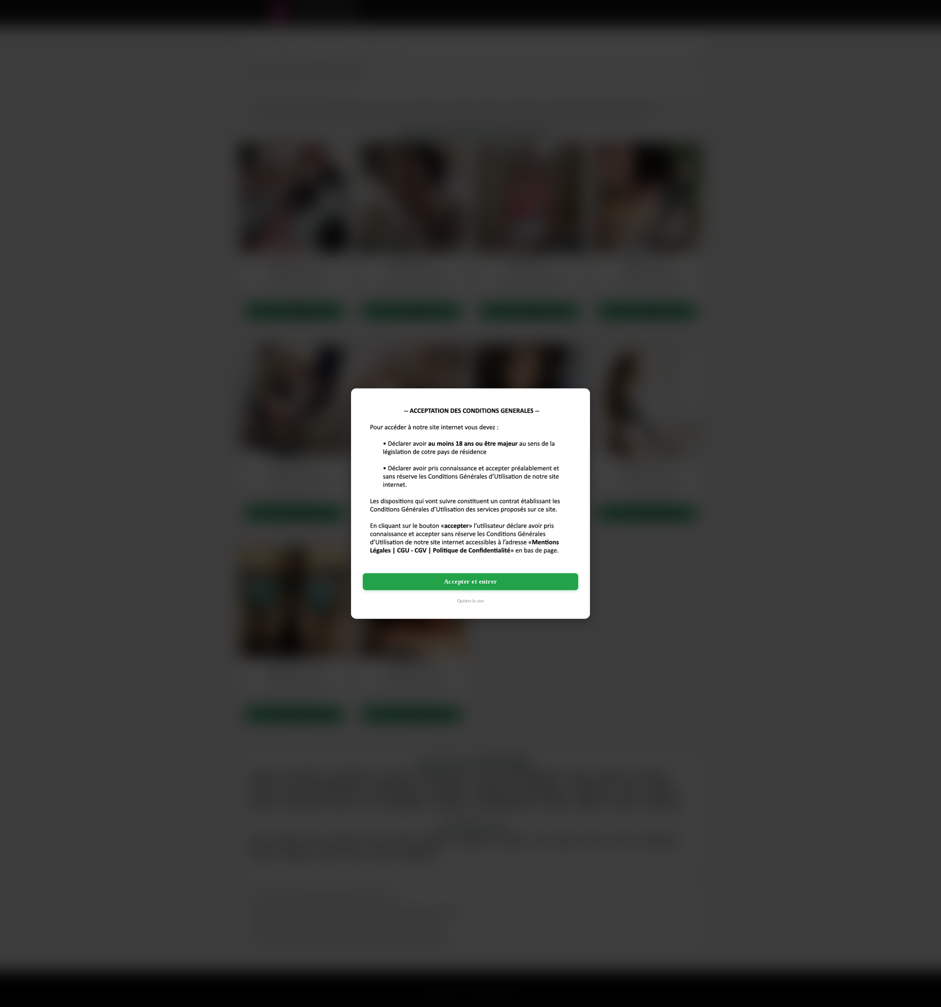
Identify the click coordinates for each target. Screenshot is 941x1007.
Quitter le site (470, 600)
